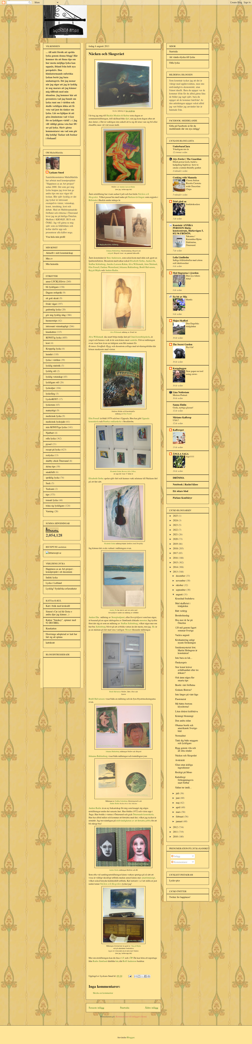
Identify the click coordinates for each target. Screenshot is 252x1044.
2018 (175, 548)
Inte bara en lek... (183, 657)
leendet (49, 354)
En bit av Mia (180, 296)
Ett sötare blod (180, 491)
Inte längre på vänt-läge (186, 694)
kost (48, 343)
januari (179, 821)
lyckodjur (50, 388)
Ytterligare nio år (181, 149)
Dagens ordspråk (54, 292)
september (181, 589)
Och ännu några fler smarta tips (184, 679)
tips (47, 494)
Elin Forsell (94, 418)
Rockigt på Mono (183, 772)
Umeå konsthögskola (140, 336)
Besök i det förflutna (185, 685)
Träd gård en (179, 201)
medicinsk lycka (53, 416)
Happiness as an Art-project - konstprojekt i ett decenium (60, 570)
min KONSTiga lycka (56, 427)
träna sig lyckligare (55, 505)
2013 (175, 571)
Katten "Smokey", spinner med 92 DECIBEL (61, 621)
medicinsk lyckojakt (55, 421)
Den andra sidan (183, 720)
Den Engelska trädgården (192, 325)
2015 (175, 562)
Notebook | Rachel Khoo (185, 484)
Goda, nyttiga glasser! (183, 407)
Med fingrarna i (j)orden (186, 273)
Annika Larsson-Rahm (127, 187)
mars (178, 811)
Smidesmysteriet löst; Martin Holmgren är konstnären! (186, 650)
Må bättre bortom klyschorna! (183, 705)
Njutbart (50, 432)
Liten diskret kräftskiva (186, 711)
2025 (175, 515)
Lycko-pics (174, 880)
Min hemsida (52, 264)
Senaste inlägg (96, 1007)
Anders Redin (95, 808)
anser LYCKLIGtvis (55, 281)
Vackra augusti (182, 635)
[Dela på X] (142, 976)
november (181, 580)
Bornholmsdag (182, 615)
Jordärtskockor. (193, 204)
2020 (175, 539)
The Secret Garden (182, 344)
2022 (175, 529)
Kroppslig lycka (53, 348)
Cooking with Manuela (185, 177)
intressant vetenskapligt (57, 326)
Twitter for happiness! (179, 897)
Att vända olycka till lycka (182, 57)
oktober (180, 585)
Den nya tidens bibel (193, 277)
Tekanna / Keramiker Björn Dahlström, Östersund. (194, 241)
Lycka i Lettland (54, 583)
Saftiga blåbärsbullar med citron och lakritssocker (187, 262)
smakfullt (50, 472)
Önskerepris (181, 662)
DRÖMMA (178, 478)
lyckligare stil (52, 382)
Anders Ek (93, 617)
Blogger (130, 1037)
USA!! (176, 420)
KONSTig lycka (53, 337)
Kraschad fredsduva (184, 598)
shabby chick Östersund (57, 460)
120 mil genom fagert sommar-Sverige (185, 629)
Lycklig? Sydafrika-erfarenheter (61, 588)
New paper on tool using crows (194, 373)
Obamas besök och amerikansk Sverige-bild (186, 728)
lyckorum (50, 404)
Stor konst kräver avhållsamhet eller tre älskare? (187, 669)
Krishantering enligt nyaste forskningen (185, 641)
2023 (175, 525)
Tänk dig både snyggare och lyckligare (186, 742)
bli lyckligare (52, 286)
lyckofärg (50, 393)
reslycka (50, 455)
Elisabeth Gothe (96, 478)
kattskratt (50, 642)
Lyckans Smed (56, 172)
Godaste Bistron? (183, 689)
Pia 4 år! (190, 347)
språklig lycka (52, 477)
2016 (175, 557)
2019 (175, 543)
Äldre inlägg (151, 1007)
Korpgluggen (179, 368)
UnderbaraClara (181, 146)
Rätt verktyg (181, 610)
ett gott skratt (52, 298)
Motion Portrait (180, 395)
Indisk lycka (52, 577)
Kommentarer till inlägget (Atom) (131, 1016)
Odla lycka (174, 62)
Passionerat (180, 699)
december (181, 575)
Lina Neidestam (181, 392)
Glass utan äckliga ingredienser (184, 766)
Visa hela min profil (55, 236)
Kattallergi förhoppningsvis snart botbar (184, 779)
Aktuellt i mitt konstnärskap (59, 252)
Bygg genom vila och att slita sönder (185, 749)
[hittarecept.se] (53, 552)
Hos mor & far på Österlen (184, 621)
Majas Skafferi (180, 320)
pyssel (49, 444)
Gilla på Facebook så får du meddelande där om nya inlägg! (184, 127)
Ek (153, 626)
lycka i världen (53, 360)
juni (178, 797)
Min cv (49, 258)
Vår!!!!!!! (190, 456)
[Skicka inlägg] (129, 975)
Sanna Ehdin (179, 404)
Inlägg (176, 856)
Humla (189, 299)
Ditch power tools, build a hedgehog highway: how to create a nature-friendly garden (187, 164)
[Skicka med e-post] (135, 976)
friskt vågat (51, 303)
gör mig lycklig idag (56, 315)
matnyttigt (51, 410)
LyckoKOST (52, 399)
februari (180, 816)
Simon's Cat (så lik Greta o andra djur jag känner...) (59, 613)
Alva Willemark (115, 332)
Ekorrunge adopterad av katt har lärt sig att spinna (61, 635)
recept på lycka (53, 449)
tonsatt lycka (52, 500)
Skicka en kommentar (103, 992)
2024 (175, 520)
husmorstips (51, 320)
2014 (175, 567)
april (178, 807)
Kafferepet (178, 430)
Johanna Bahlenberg (112, 751)
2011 (175, 831)
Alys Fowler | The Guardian (187, 159)
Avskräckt (180, 760)
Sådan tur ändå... (183, 787)
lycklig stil (51, 371)
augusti (179, 594)
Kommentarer (180, 862)
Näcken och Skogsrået (186, 755)
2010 (175, 836)
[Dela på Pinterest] (149, 976)
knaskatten (51, 331)
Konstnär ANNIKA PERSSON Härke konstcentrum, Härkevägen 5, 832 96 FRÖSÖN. (188, 229)
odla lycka (51, 438)
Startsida (124, 1007)
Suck (48, 483)
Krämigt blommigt (184, 716)
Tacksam (50, 488)
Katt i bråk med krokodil (58, 605)
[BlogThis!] (139, 976)
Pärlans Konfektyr (182, 498)
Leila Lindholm (181, 257)
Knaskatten (51, 628)
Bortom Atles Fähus (129, 471)
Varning (49, 511)
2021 (175, 534)
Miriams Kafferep (182, 417)
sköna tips (50, 466)
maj (178, 802)
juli (178, 793)
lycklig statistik (53, 365)
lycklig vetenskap (54, 376)
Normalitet (180, 735)
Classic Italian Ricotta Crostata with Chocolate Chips (193, 185)
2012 (175, 827)
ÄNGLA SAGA (181, 454)
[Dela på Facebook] (145, 976)
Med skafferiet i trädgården (182, 605)
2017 (175, 553)
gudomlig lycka (53, 309)
